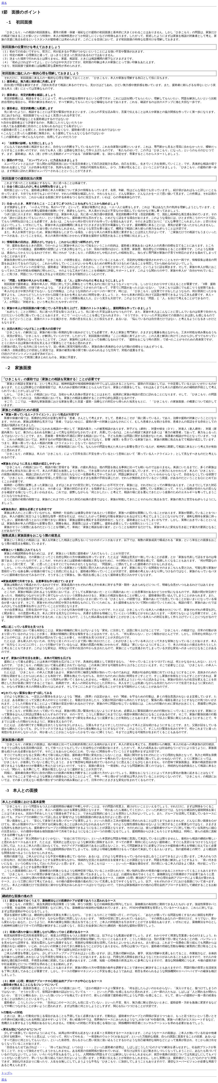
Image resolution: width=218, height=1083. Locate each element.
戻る (4, 3)
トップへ (6, 1073)
